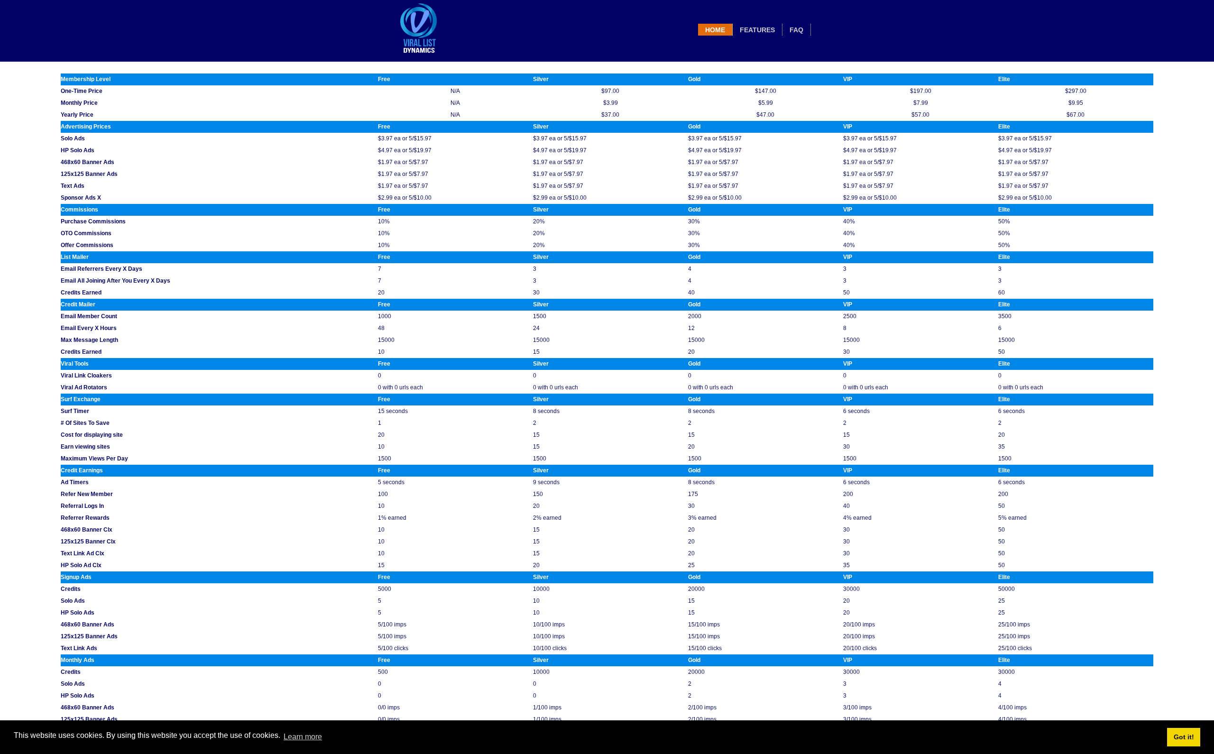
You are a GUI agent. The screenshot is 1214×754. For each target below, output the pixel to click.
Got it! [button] (1184, 737)
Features (757, 30)
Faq (796, 30)
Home (715, 30)
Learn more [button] (303, 737)
